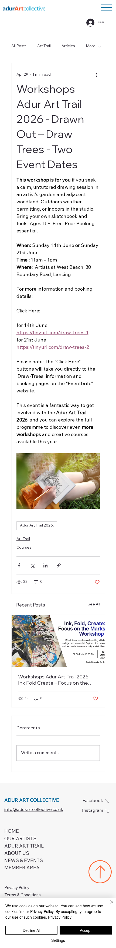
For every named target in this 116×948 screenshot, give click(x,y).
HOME (11, 831)
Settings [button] (58, 940)
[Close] (108, 905)
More (90, 46)
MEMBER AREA (22, 868)
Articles (68, 46)
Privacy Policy (16, 888)
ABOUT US (16, 853)
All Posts (18, 46)
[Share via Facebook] (19, 565)
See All (94, 605)
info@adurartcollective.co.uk (33, 810)
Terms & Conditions (22, 895)
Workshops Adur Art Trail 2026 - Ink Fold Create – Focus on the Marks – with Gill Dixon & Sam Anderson (54, 680)
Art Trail (44, 46)
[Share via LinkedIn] (45, 565)
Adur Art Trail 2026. (37, 526)
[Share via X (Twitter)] (32, 565)
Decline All (31, 930)
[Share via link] (58, 565)
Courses (23, 548)
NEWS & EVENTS (23, 861)
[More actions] (96, 75)
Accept (85, 930)
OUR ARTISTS (20, 839)
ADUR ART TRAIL (24, 846)
